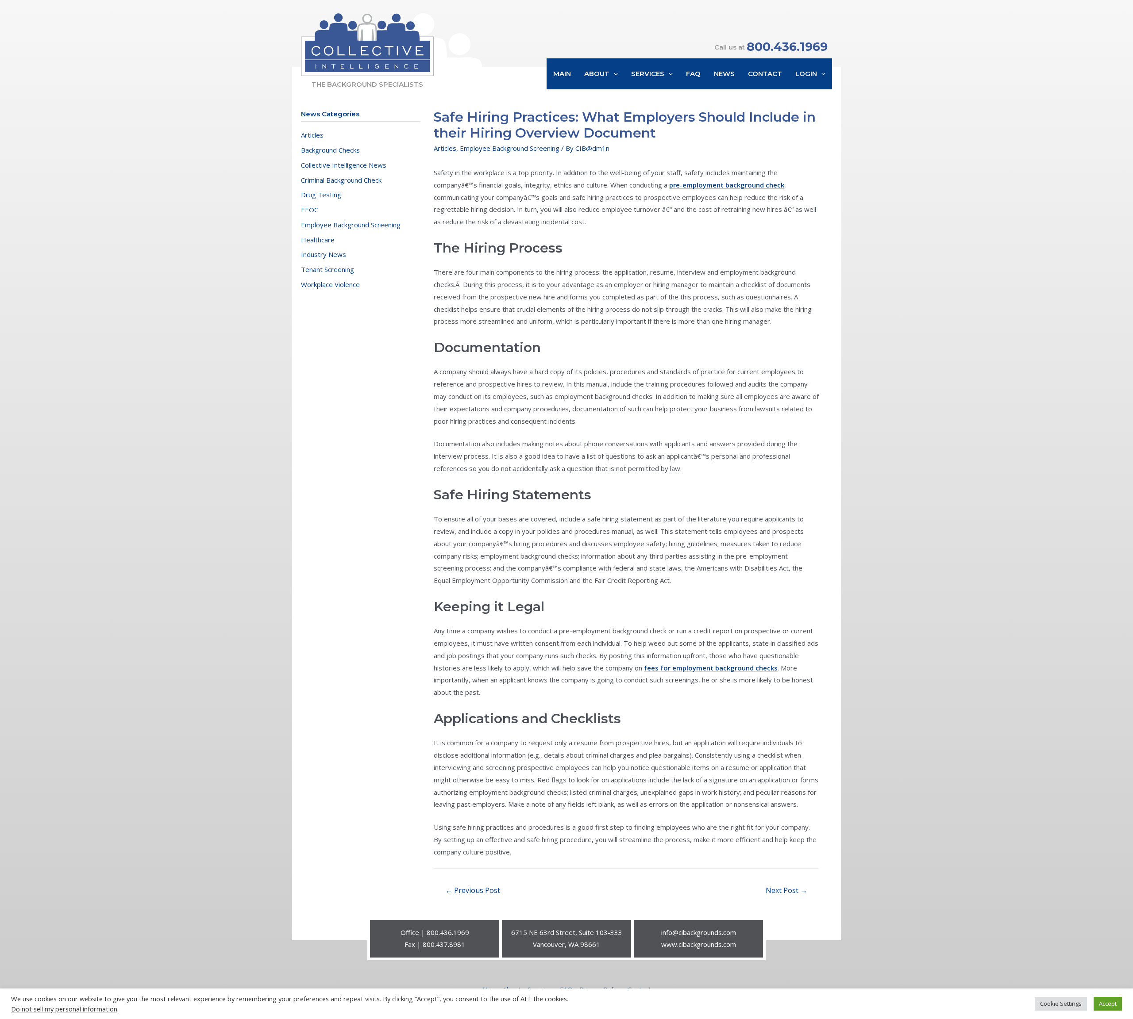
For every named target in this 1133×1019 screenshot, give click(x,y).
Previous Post (472, 890)
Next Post (786, 890)
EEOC (309, 209)
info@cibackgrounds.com (698, 932)
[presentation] (613, 73)
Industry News (323, 254)
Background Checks (330, 150)
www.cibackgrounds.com (698, 944)
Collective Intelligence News (343, 165)
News (724, 73)
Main (562, 73)
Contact (765, 73)
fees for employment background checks (711, 667)
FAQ (693, 73)
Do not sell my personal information (64, 1008)
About (596, 73)
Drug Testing (321, 194)
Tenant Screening (327, 269)
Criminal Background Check (341, 180)
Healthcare (318, 239)
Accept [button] (1108, 1004)
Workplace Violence (330, 284)
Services (647, 73)
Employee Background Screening (351, 224)
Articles (312, 134)
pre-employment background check (726, 184)
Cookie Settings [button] (1061, 1004)
